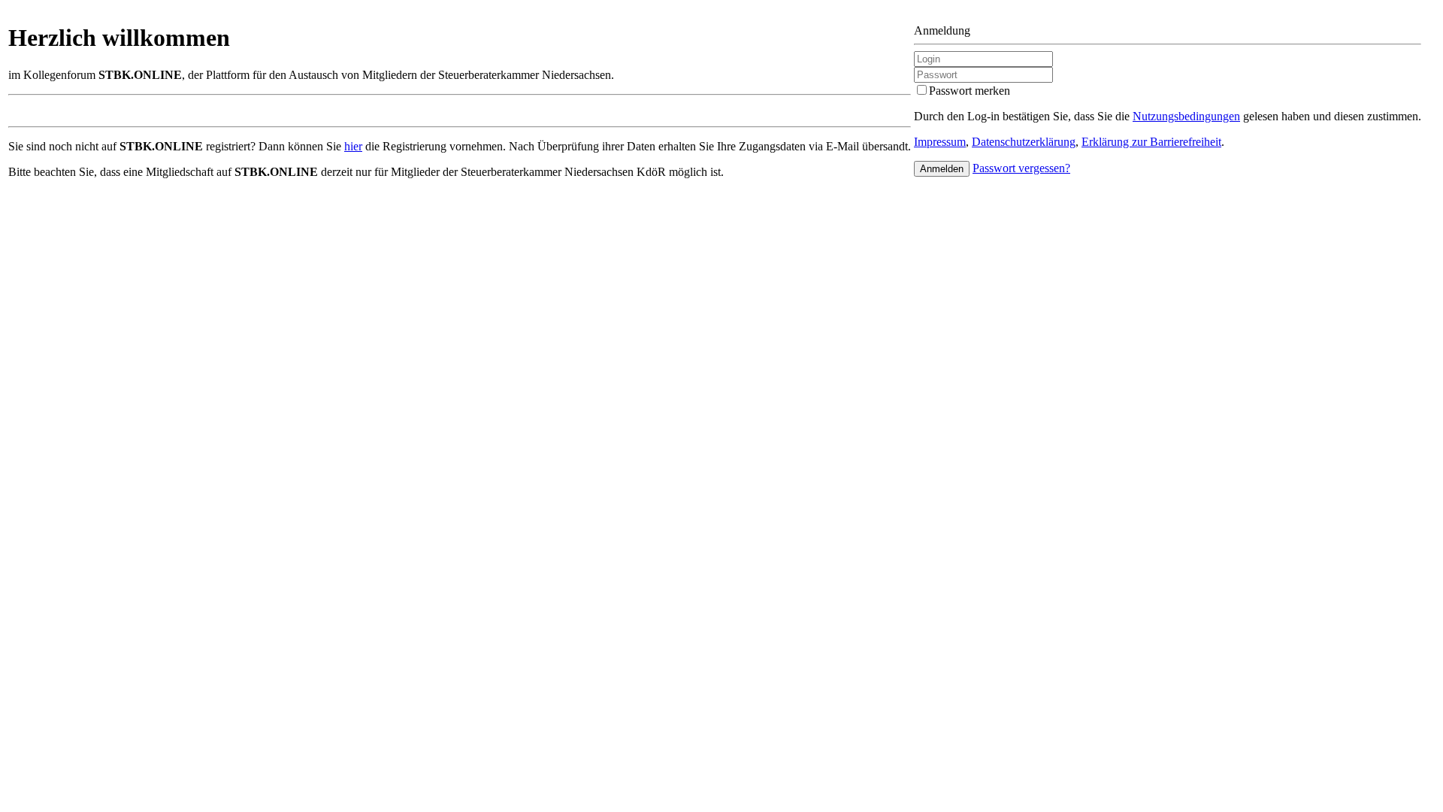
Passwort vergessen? (1021, 168)
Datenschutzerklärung (1023, 141)
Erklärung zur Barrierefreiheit (1151, 141)
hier (353, 146)
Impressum (940, 141)
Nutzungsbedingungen (1186, 116)
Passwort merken (969, 90)
